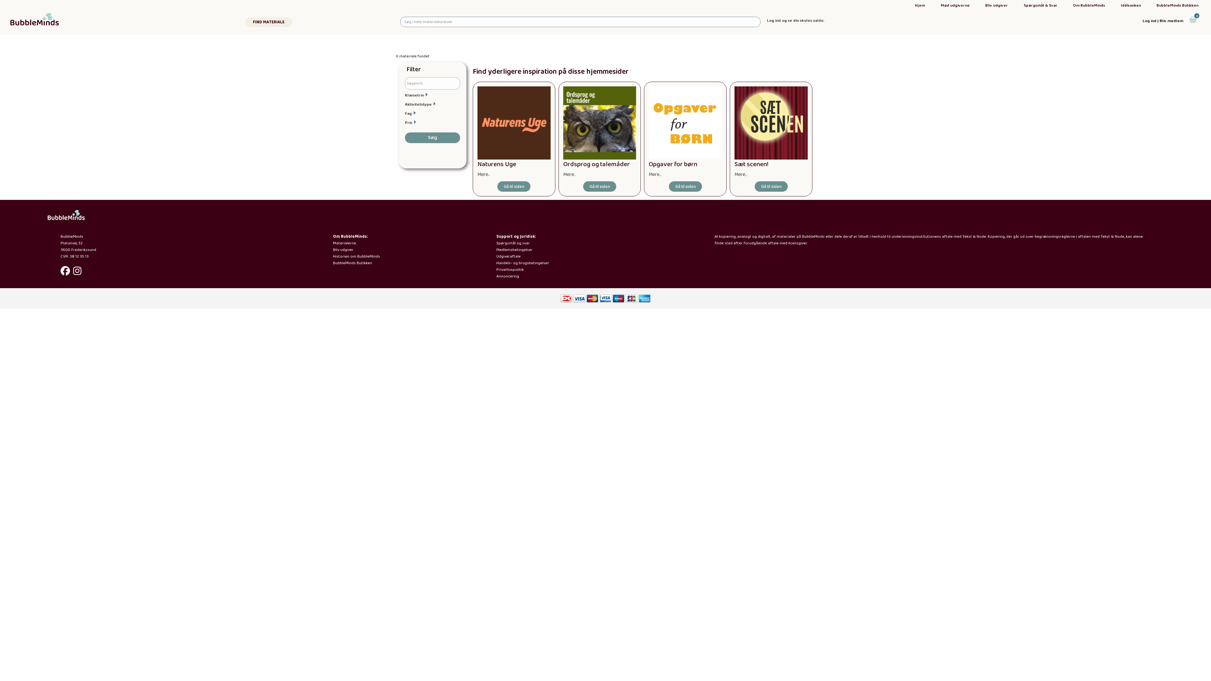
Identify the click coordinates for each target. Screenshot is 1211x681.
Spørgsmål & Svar (1040, 5)
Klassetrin (414, 95)
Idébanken (1131, 5)
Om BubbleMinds (1089, 5)
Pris (408, 122)
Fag (408, 113)
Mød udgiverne (955, 5)
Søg (432, 137)
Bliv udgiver (996, 5)
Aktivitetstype (418, 104)
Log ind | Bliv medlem (1163, 21)
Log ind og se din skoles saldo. (795, 20)
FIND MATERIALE (268, 22)
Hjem (920, 5)
